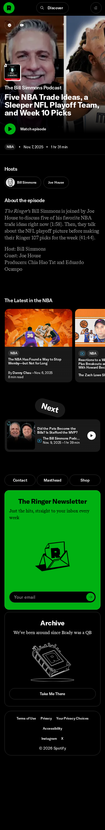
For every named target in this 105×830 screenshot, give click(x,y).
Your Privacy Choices (72, 718)
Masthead (52, 480)
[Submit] (90, 597)
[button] (52, 7)
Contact (20, 480)
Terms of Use (26, 718)
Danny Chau (22, 373)
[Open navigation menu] (96, 7)
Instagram (49, 738)
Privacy (46, 718)
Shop (84, 480)
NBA (10, 147)
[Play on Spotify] (9, 25)
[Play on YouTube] (22, 25)
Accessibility (52, 728)
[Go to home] (9, 7)
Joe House (56, 182)
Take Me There (52, 693)
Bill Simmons (26, 182)
